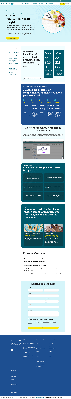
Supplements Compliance (30, 235)
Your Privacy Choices (15, 381)
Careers (37, 351)
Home (7, 10)
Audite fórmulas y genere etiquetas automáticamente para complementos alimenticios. (33, 238)
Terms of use (13, 374)
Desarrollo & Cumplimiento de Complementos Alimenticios (19, 13)
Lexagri (50, 351)
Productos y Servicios (24, 3)
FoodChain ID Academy (40, 364)
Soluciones (34, 3)
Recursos (41, 3)
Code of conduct (14, 384)
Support (37, 353)
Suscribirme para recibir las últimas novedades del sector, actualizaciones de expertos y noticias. (42, 318)
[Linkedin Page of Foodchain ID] (12, 350)
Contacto (62, 3)
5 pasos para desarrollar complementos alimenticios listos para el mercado (13, 57)
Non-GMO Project (39, 366)
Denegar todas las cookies (50, 397)
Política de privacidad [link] (67, 397)
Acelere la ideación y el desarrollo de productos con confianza (14, 52)
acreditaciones (39, 359)
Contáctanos (43, 327)
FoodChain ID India (52, 348)
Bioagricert (51, 343)
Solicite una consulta (12, 76)
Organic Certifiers (52, 353)
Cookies (12, 379)
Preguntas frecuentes (12, 74)
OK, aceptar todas (40, 397)
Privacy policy (13, 376)
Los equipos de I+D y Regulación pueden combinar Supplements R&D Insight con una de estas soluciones (14, 69)
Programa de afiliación (40, 348)
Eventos (37, 356)
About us (37, 343)
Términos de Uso (46, 322)
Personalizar (59, 397)
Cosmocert (51, 346)
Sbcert (50, 356)
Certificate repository (40, 361)
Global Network (39, 346)
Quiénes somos (49, 3)
